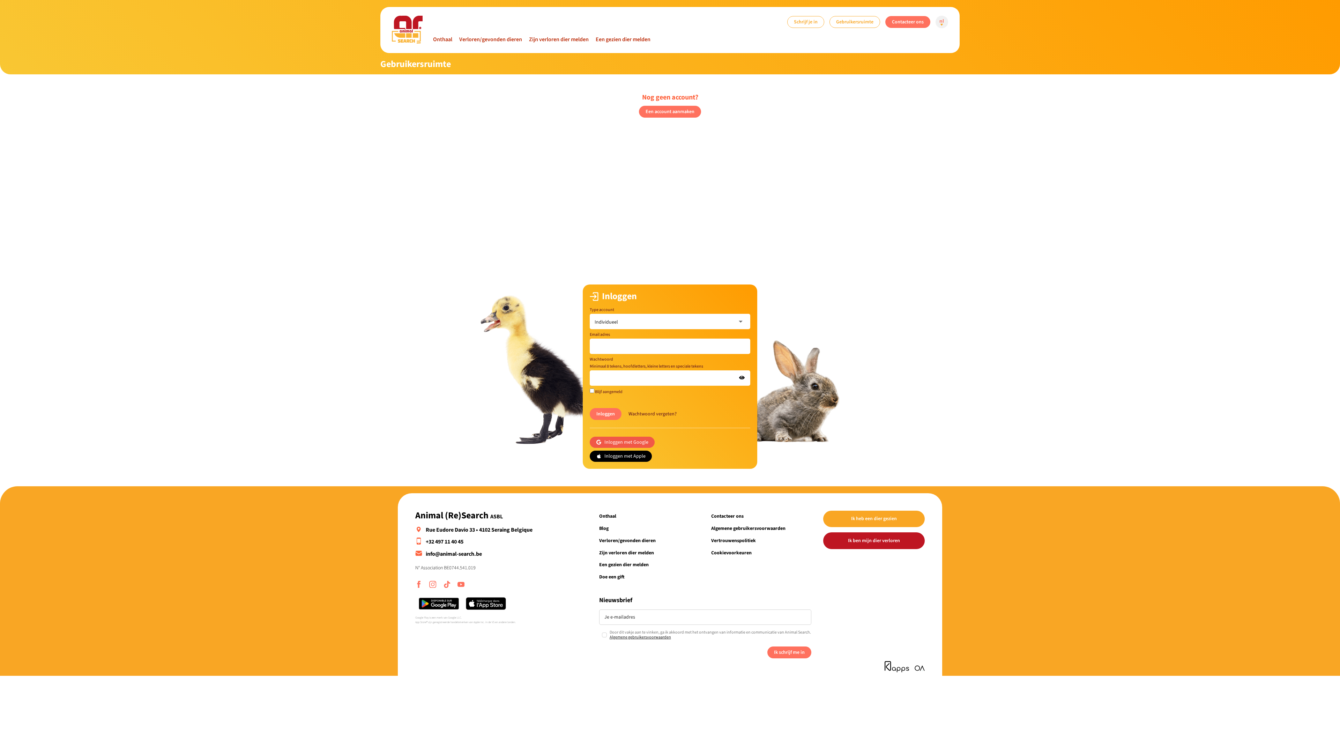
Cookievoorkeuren (731, 552)
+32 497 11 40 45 (444, 542)
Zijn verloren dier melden (559, 39)
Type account (602, 310)
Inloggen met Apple (625, 456)
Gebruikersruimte (854, 21)
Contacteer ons (908, 21)
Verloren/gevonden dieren (490, 39)
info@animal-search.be (454, 554)
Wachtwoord (646, 362)
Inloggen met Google (626, 442)
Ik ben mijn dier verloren (874, 540)
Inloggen (605, 413)
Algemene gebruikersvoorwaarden (748, 528)
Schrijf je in (806, 21)
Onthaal (442, 39)
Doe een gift (612, 577)
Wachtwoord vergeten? (652, 413)
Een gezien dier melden (623, 39)
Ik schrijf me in (789, 652)
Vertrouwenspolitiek (733, 540)
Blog (604, 528)
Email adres (600, 335)
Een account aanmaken (670, 111)
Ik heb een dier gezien (874, 518)
